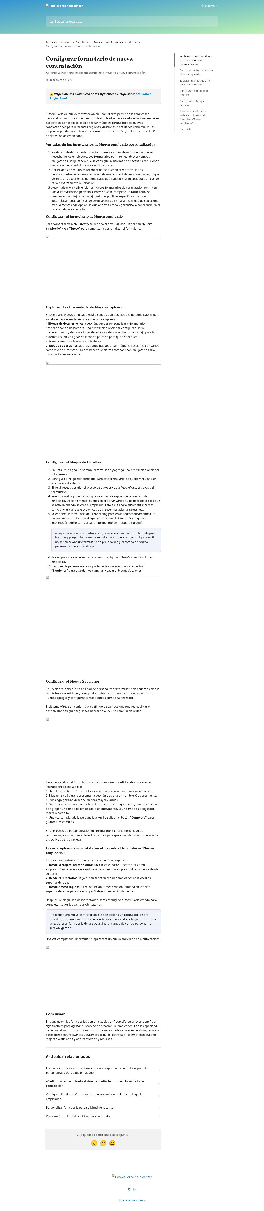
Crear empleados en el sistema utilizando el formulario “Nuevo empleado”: (193, 117)
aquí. (139, 523)
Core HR (80, 42)
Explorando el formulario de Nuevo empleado (195, 82)
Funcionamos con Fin (134, 1200)
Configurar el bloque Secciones (192, 103)
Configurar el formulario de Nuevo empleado (196, 72)
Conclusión (186, 129)
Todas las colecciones (58, 42)
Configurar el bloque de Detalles (194, 92)
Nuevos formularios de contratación (115, 42)
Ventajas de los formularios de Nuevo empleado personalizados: (196, 60)
